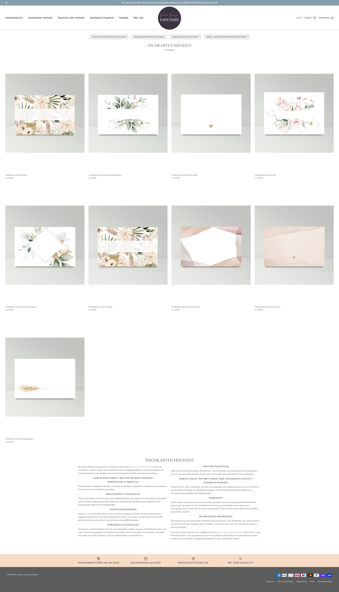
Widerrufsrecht (301, 581)
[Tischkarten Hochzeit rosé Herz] (294, 245)
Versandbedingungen (324, 581)
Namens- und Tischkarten (142, 467)
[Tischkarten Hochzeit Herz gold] (211, 113)
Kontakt (123, 17)
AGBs (312, 581)
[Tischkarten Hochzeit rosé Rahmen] (211, 245)
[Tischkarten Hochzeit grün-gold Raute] (44, 245)
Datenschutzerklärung (285, 581)
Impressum (270, 581)
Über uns (138, 17)
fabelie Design (17, 575)
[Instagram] (6, 3)
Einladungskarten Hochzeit (149, 37)
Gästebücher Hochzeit (40, 17)
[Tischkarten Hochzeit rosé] (294, 113)
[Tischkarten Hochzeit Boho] (44, 113)
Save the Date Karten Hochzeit (109, 37)
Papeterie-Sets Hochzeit (71, 17)
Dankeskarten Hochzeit (186, 37)
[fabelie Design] (169, 18)
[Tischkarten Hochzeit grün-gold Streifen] (128, 113)
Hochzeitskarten (14, 17)
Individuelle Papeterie (102, 17)
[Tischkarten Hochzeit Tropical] (128, 245)
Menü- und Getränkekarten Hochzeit (227, 37)
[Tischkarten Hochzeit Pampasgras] (44, 377)
